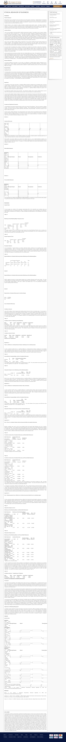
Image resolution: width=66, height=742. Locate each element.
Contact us (43, 6)
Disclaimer (41, 734)
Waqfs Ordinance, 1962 (53, 17)
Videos (22, 734)
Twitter (48, 3)
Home (5, 6)
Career (32, 6)
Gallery (38, 6)
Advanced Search (57, 6)
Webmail (48, 6)
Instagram (60, 3)
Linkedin (51, 3)
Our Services (21, 6)
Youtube (55, 3)
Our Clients (27, 6)
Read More (51, 58)
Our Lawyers (15, 6)
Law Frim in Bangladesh (55, 37)
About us (9, 6)
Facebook (44, 3)
